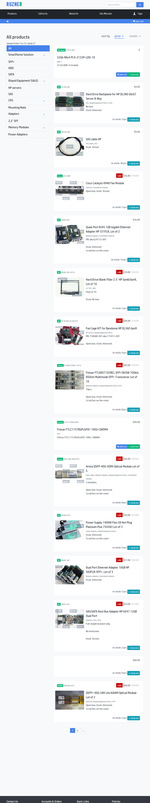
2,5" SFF (13, 121)
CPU (10, 100)
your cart (140, 21)
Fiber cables (90, 475)
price (118, 36)
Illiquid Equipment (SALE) (23, 81)
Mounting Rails (17, 107)
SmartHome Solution (21, 55)
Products (12, 13)
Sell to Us (43, 13)
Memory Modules (18, 127)
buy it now (135, 74)
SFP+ (11, 62)
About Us (73, 13)
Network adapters (92, 235)
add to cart (123, 74)
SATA (11, 74)
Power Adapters (18, 134)
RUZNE (14, 5)
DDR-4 (59, 61)
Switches (89, 187)
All (9, 48)
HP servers (14, 88)
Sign (139, 13)
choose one (134, 119)
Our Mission (106, 13)
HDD (11, 68)
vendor (133, 36)
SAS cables (89, 143)
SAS (10, 94)
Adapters (13, 114)
